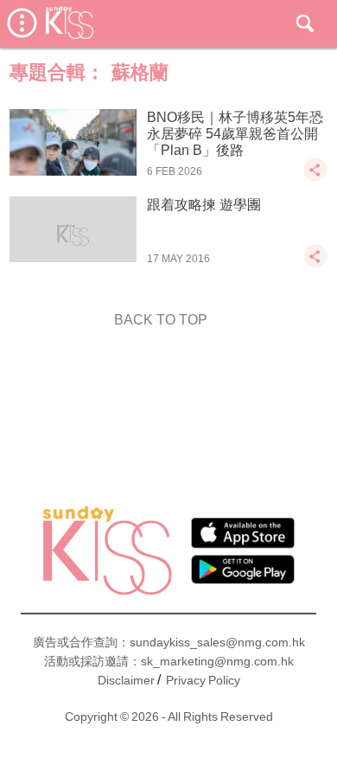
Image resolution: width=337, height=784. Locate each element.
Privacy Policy (203, 680)
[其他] (315, 177)
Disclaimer (126, 680)
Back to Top (160, 319)
